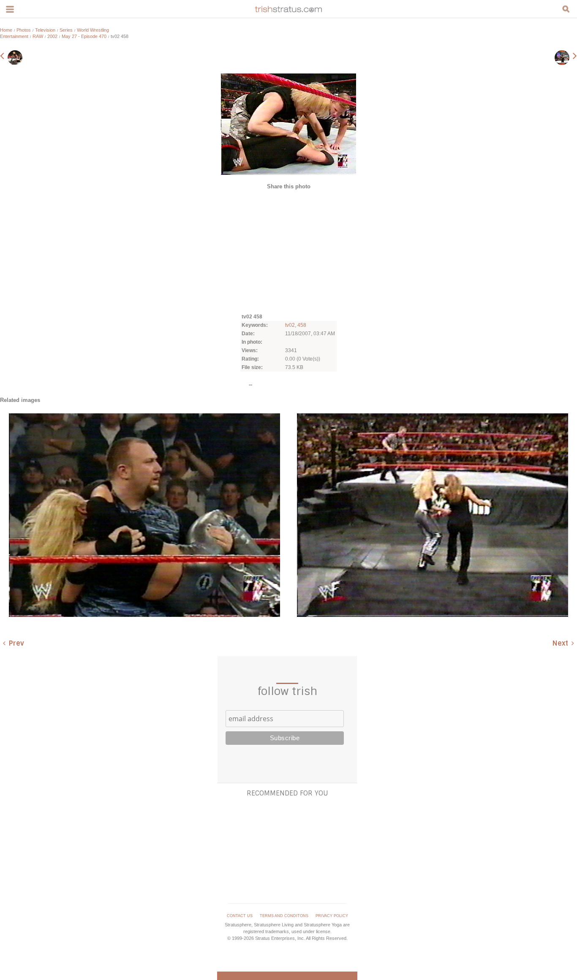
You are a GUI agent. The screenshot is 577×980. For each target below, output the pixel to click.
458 (301, 325)
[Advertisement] (288, 251)
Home (6, 30)
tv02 (290, 325)
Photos (23, 30)
